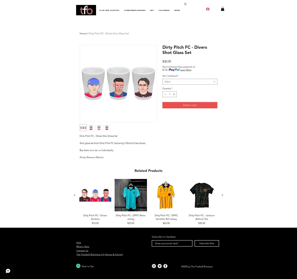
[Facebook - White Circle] (165, 266)
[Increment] (174, 94)
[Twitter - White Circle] (160, 266)
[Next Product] (222, 195)
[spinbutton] (169, 94)
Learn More (185, 69)
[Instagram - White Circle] (154, 266)
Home (83, 33)
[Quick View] (95, 195)
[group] (148, 202)
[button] (222, 9)
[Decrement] (165, 94)
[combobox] (189, 82)
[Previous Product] (74, 195)
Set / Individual (170, 76)
